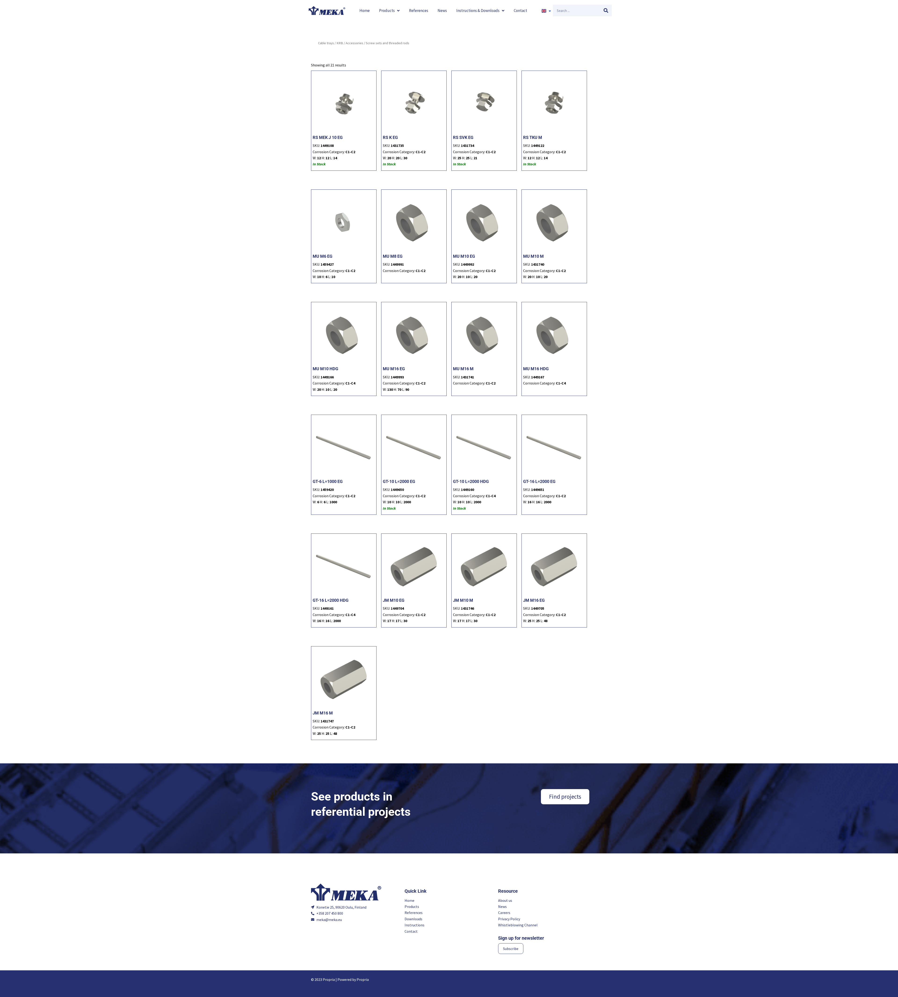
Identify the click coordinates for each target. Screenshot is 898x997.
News (442, 10)
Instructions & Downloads (478, 10)
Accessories (354, 43)
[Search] (606, 10)
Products (387, 10)
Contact (520, 10)
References (418, 10)
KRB (340, 43)
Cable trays (326, 43)
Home (364, 10)
